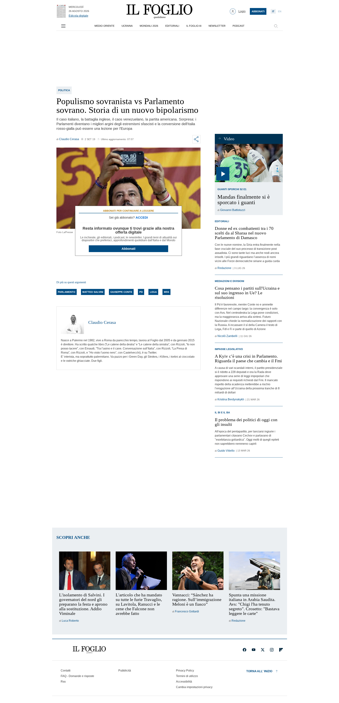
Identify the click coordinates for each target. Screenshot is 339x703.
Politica (64, 90)
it (273, 11)
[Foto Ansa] (249, 163)
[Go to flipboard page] (281, 650)
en (279, 11)
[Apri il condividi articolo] (196, 139)
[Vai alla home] (159, 11)
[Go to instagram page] (272, 650)
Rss (63, 681)
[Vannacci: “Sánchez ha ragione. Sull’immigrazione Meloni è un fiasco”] (198, 571)
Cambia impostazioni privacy (194, 687)
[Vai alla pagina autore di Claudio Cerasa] (72, 322)
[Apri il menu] (63, 26)
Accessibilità (184, 681)
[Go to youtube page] (253, 650)
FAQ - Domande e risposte (77, 676)
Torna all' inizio (259, 671)
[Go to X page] (262, 650)
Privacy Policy (185, 670)
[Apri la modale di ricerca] (275, 26)
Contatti (65, 670)
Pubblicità (124, 670)
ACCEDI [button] (142, 217)
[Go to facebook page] (244, 650)
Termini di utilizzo (187, 676)
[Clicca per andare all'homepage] (89, 649)
